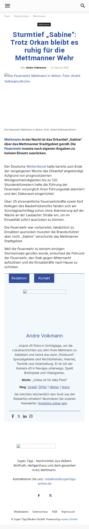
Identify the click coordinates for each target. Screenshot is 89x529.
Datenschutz (40, 511)
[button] (7, 6)
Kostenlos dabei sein (52, 403)
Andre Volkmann (36, 67)
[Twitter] (19, 416)
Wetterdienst (36, 166)
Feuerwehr (12, 148)
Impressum (68, 511)
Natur (66, 387)
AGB (54, 511)
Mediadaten (21, 511)
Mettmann (39, 16)
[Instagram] (31, 416)
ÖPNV (42, 387)
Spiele (32, 387)
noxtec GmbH (69, 519)
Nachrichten (21, 16)
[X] (50, 495)
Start (7, 16)
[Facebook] (13, 416)
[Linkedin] (25, 416)
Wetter (54, 387)
